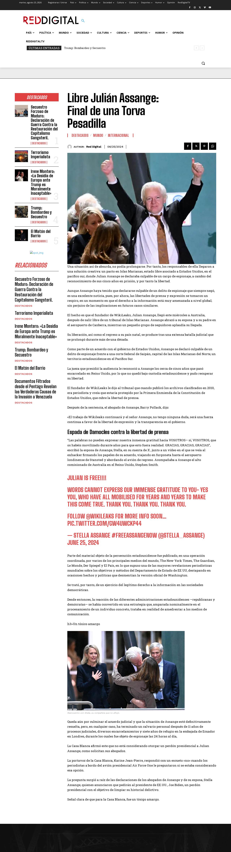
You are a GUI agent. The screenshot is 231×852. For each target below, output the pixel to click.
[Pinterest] (204, 146)
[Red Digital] (70, 147)
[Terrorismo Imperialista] (21, 156)
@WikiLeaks (100, 516)
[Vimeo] (205, 8)
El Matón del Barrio (41, 233)
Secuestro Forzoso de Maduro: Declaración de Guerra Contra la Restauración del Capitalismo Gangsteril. (44, 122)
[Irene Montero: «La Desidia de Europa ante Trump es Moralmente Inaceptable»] (21, 175)
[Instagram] (195, 8)
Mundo (98, 135)
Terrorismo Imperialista (40, 154)
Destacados (39, 143)
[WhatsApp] (212, 146)
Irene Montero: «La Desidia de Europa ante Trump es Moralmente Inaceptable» (43, 182)
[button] (83, 21)
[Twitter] (200, 8)
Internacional (118, 135)
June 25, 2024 (83, 542)
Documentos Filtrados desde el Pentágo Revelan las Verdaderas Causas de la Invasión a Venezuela (35, 389)
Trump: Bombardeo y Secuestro (85, 48)
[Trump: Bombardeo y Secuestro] (21, 212)
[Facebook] (190, 8)
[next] (202, 48)
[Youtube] (210, 8)
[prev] (196, 48)
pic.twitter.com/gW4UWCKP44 (104, 523)
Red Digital (93, 146)
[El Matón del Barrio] (21, 235)
